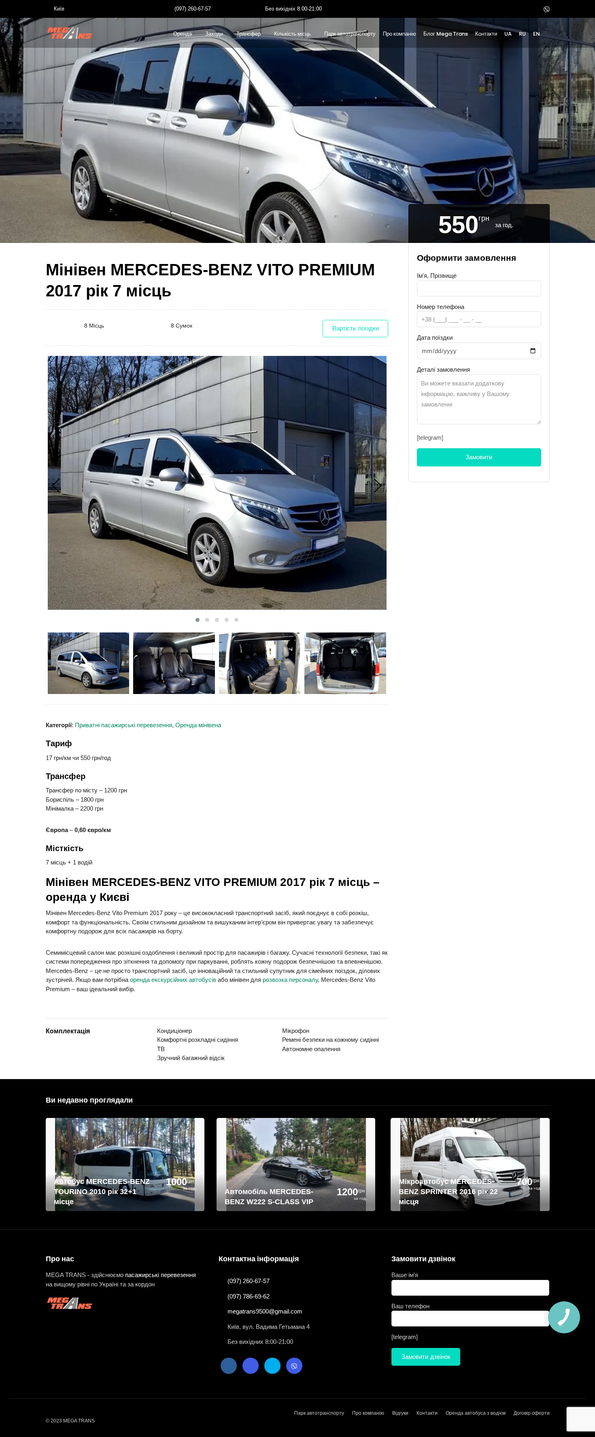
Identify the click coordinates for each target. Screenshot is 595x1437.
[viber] (547, 9)
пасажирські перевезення (160, 1274)
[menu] (70, 33)
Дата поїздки (435, 337)
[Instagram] (520, 9)
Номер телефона (440, 306)
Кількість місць (292, 34)
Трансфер (248, 34)
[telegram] (533, 9)
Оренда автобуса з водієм (476, 1413)
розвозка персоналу (290, 979)
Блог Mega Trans (445, 34)
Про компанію (399, 34)
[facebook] (508, 9)
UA (508, 34)
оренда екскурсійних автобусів (173, 979)
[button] (197, 620)
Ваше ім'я (404, 1274)
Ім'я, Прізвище (437, 275)
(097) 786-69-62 (248, 1296)
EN (536, 34)
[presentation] (56, 486)
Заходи (214, 34)
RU (522, 34)
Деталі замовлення (443, 369)
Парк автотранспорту (350, 34)
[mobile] (548, 35)
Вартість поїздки (355, 328)
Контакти (486, 34)
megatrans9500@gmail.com (264, 1311)
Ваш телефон (410, 1306)
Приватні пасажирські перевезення (123, 725)
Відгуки (400, 1413)
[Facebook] (229, 1366)
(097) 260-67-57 (192, 9)
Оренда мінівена (198, 725)
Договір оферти (532, 1413)
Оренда (182, 34)
